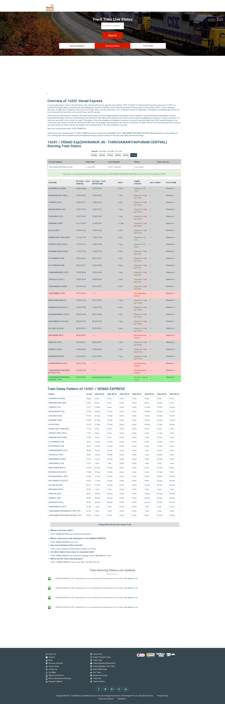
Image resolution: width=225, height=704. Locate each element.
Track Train (97, 660)
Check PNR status (99, 669)
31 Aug (133, 155)
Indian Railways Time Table (103, 666)
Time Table (148, 46)
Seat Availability (76, 46)
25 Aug (94, 155)
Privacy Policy (162, 696)
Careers (51, 657)
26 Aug (102, 155)
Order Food (97, 654)
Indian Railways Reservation (103, 663)
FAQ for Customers (55, 675)
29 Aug (117, 155)
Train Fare (96, 678)
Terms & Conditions (106, 699)
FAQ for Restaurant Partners (59, 678)
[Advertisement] (112, 76)
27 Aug (109, 155)
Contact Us (52, 669)
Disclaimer (122, 699)
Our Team (96, 672)
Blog (49, 660)
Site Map (51, 672)
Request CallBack (54, 681)
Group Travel (53, 666)
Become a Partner (55, 663)
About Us (51, 654)
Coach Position (98, 681)
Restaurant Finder (99, 675)
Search (112, 35)
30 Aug (125, 155)
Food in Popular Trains (101, 657)
